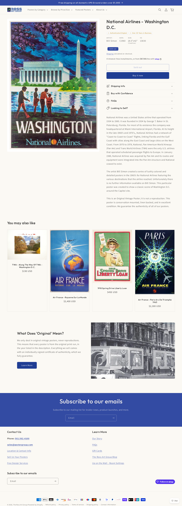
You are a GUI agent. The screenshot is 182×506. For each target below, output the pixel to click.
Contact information (108, 505)
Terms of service (78, 505)
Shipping (109, 54)
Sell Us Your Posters (17, 456)
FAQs (94, 444)
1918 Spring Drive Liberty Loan (112, 288)
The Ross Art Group (20, 505)
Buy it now (138, 75)
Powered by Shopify (35, 505)
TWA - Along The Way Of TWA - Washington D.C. (27, 265)
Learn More (27, 365)
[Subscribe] (113, 418)
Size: (130, 38)
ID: (141, 38)
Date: (121, 38)
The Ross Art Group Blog (104, 456)
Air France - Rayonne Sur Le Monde (70, 297)
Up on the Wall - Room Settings (108, 463)
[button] (37, 10)
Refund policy (51, 505)
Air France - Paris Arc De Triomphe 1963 (154, 300)
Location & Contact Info (19, 450)
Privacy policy (64, 505)
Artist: (109, 38)
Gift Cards (97, 450)
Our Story (97, 438)
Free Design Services (17, 463)
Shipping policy (92, 505)
